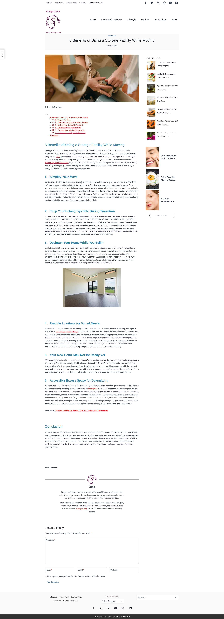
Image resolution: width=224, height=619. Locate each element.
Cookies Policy (72, 2)
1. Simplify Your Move (63, 120)
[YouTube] (170, 2)
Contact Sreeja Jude (95, 2)
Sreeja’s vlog (81, 509)
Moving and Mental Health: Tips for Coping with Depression (81, 410)
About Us (49, 2)
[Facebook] (145, 2)
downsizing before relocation (57, 163)
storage (75, 332)
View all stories (162, 215)
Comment (50, 540)
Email (81, 570)
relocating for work (63, 332)
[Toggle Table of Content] (46, 114)
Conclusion (54, 135)
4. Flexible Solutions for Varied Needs (68, 128)
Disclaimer (82, 2)
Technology (160, 19)
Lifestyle (131, 19)
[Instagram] (158, 2)
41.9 (58, 157)
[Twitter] (151, 2)
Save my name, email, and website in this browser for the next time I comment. (76, 576)
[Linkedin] (176, 2)
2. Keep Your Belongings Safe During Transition (71, 122)
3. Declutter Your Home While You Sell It (69, 125)
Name (49, 570)
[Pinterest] (164, 2)
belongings (92, 389)
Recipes (145, 19)
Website (113, 570)
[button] (2, 54)
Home (92, 19)
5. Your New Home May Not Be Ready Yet (69, 130)
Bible (174, 19)
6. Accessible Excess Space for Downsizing (70, 133)
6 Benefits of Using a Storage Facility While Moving (69, 117)
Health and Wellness (111, 19)
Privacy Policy (59, 2)
